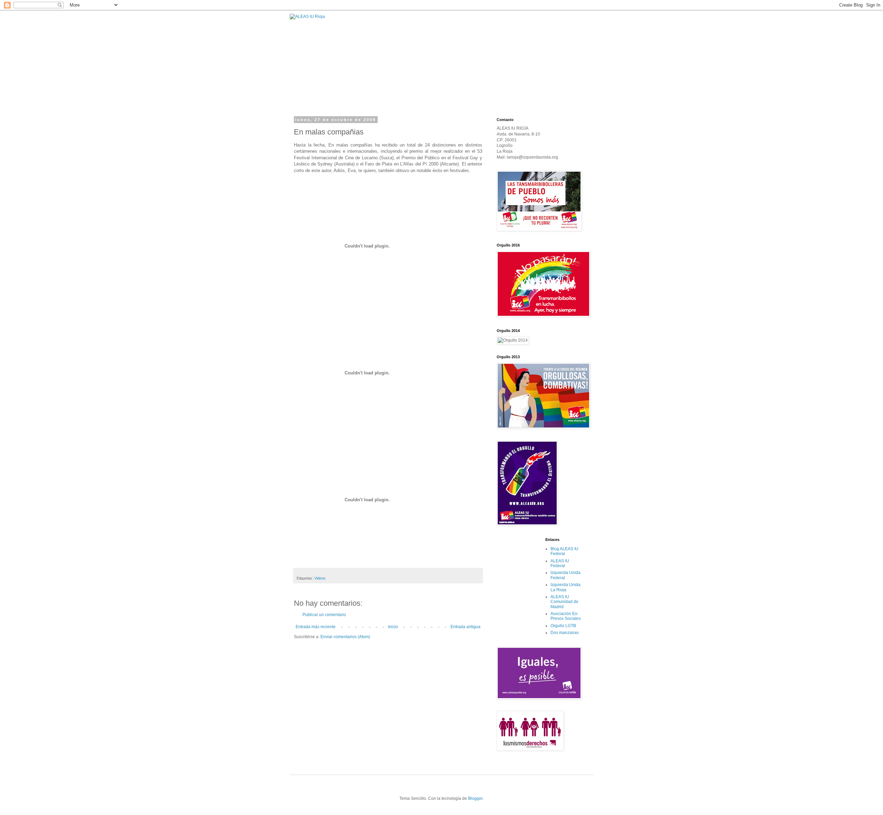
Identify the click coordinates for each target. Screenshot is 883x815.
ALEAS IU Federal (559, 563)
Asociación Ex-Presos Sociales (565, 616)
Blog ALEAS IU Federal (564, 551)
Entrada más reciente (316, 626)
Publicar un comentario (324, 614)
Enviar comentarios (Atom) (345, 636)
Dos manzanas (564, 632)
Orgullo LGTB (563, 625)
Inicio (393, 626)
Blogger (475, 798)
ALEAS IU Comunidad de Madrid (564, 601)
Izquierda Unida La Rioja (565, 587)
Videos (320, 578)
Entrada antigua (465, 626)
